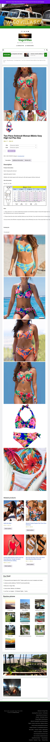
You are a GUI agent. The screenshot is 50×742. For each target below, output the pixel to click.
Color (7, 147)
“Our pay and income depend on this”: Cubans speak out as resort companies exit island (22, 27)
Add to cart (11, 151)
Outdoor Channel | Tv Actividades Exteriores (38, 727)
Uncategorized (17, 60)
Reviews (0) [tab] (27, 160)
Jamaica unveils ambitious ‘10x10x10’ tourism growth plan (26, 53)
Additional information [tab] (18, 160)
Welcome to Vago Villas (9, 585)
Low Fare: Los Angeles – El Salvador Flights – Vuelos (16, 591)
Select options (8, 528)
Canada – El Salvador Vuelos (42, 717)
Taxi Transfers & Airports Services (41, 735)
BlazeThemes (16, 712)
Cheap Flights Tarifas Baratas (41, 719)
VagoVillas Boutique (36, 737)
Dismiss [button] (42, 1)
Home (4, 60)
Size (7, 145)
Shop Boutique (10, 60)
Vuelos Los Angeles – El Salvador (41, 731)
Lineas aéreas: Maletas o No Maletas (12, 588)
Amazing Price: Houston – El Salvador (40, 713)
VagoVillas (25, 40)
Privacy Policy (45, 740)
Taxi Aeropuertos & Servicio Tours (41, 733)
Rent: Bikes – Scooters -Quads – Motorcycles (38, 729)
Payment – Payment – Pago (35, 740)
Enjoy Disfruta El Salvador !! (42, 715)
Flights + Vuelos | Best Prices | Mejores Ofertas (38, 723)
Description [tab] (8, 160)
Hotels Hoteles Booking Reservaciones (40, 725)
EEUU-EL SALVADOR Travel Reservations (39, 721)
